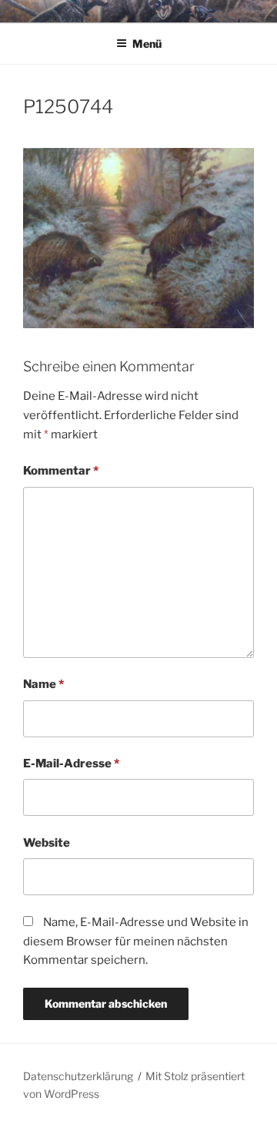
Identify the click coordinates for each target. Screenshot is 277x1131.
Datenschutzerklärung (78, 1075)
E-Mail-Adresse (71, 763)
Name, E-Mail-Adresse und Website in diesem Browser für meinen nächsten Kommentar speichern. (136, 941)
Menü (147, 43)
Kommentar (60, 471)
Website (46, 843)
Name (43, 684)
